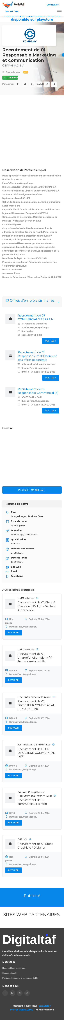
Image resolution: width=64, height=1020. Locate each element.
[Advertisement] (32, 134)
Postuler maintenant (32, 490)
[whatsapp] (47, 84)
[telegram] (54, 84)
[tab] (32, 301)
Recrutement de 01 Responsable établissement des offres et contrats (37, 356)
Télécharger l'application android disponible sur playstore (32, 17)
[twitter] (25, 84)
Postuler (50, 341)
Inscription (11, 11)
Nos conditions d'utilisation (14, 968)
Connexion (53, 4)
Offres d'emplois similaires (32, 300)
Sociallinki (39, 84)
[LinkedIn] (32, 84)
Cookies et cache (10, 973)
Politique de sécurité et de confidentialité (20, 978)
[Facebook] (17, 84)
